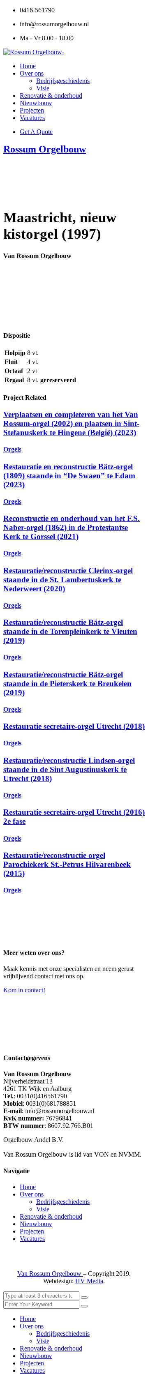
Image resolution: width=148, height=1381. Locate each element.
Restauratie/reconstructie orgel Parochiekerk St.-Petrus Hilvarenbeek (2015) (67, 864)
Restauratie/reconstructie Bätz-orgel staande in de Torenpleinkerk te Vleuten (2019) (70, 631)
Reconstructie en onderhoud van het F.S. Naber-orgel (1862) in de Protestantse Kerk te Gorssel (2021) (71, 527)
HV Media (89, 1280)
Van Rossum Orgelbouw (50, 1273)
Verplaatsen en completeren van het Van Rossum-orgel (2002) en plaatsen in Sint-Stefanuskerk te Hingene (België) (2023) (71, 423)
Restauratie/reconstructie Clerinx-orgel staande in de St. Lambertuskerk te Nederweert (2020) (68, 579)
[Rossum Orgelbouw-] (33, 51)
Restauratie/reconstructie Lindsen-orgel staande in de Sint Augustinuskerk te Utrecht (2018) (69, 769)
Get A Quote (36, 131)
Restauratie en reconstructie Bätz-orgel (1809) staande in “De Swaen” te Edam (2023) (69, 475)
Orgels (12, 449)
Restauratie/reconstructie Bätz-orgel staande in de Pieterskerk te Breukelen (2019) (67, 683)
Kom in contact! (24, 990)
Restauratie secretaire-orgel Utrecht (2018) (74, 726)
